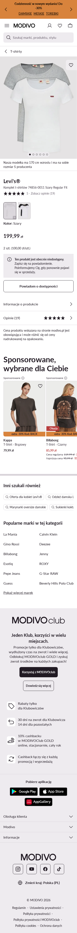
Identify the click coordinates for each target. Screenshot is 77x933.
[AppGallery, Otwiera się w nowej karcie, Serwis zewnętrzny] (38, 802)
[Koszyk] (70, 25)
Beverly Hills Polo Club (56, 583)
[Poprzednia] (6, 9)
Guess (8, 583)
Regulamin (19, 908)
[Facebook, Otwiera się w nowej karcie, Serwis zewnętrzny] (45, 869)
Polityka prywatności (36, 914)
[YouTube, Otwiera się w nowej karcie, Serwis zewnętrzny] (32, 869)
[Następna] (71, 9)
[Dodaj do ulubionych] (71, 65)
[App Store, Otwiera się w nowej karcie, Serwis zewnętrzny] (53, 791)
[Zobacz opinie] (71, 318)
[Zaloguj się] (49, 25)
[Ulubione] (60, 25)
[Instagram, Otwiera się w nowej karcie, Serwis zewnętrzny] (18, 869)
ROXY (44, 564)
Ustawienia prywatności (45, 908)
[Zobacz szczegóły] (71, 304)
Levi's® (11, 181)
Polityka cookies (25, 925)
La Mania (10, 534)
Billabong (10, 554)
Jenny (43, 554)
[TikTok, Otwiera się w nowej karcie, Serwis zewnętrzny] (59, 869)
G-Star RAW (48, 573)
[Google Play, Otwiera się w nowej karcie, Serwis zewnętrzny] (24, 791)
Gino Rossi (11, 544)
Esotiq (8, 564)
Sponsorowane (11, 378)
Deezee (44, 544)
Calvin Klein (48, 534)
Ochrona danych (51, 925)
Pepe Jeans (11, 573)
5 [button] (29, 193)
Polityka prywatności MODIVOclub (36, 919)
